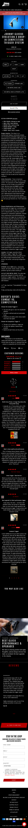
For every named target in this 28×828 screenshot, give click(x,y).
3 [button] (14, 578)
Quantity (14, 96)
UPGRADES (14, 80)
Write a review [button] (14, 372)
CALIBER (14, 61)
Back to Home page (15, 725)
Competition (11, 321)
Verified (13, 387)
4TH (13, 76)
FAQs (14, 792)
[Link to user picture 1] (14, 435)
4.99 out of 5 (18, 356)
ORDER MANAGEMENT (14, 795)
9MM (5, 64)
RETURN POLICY (14, 802)
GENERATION (14, 73)
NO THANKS (8, 83)
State (5, 757)
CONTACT (14, 800)
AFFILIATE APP (14, 812)
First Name (7, 744)
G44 (23, 76)
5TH (18, 76)
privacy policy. (10, 775)
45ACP (14, 69)
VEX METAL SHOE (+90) (14, 88)
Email (5, 751)
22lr (11, 64)
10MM (22, 64)
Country (6, 763)
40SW (16, 64)
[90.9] (13, 381)
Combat (10, 307)
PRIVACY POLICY (14, 807)
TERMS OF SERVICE (14, 810)
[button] (11, 52)
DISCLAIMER (13, 816)
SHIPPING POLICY (14, 805)
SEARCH (14, 790)
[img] (12, 396)
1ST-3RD (6, 76)
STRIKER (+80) (19, 83)
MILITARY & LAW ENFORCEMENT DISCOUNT (14, 797)
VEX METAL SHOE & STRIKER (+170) (14, 92)
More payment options (14, 112)
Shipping (8, 49)
